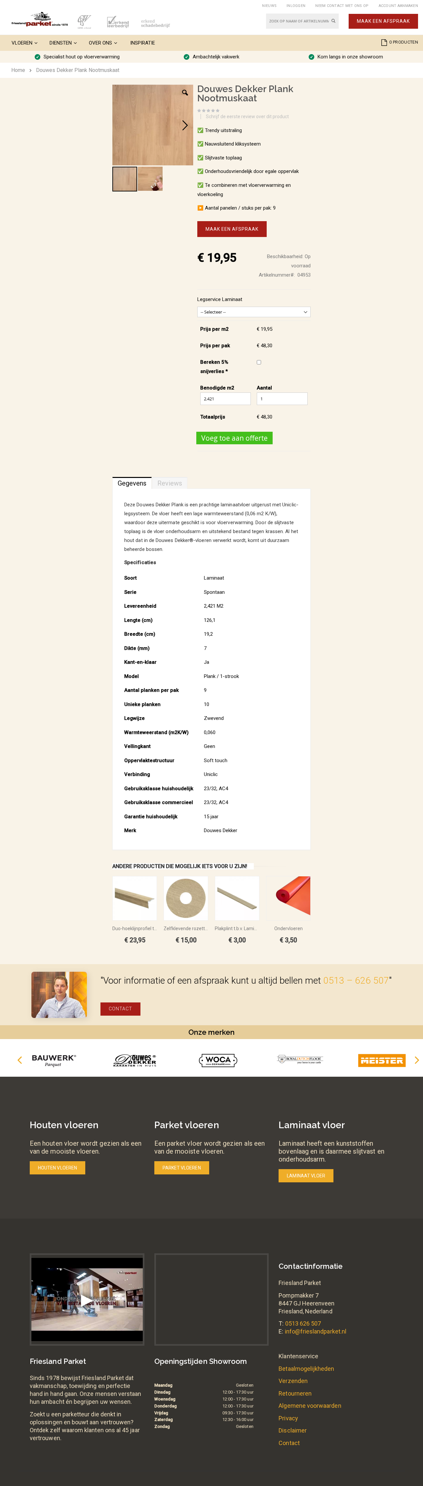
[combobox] (302, 21)
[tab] (132, 481)
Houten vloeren (57, 1167)
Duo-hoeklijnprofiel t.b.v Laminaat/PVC (134, 928)
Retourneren (295, 1393)
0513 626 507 (303, 1323)
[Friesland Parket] (40, 19)
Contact (120, 1008)
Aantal (264, 388)
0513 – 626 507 (356, 980)
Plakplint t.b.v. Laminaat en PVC (237, 928)
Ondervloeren (288, 928)
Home (18, 70)
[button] (185, 97)
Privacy (288, 1418)
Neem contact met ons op (341, 6)
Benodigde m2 (217, 388)
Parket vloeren (182, 1167)
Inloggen (296, 6)
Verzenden (293, 1380)
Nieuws (269, 6)
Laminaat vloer (306, 1175)
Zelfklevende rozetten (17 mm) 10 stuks (186, 928)
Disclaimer (293, 1430)
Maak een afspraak (383, 21)
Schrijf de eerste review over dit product (247, 116)
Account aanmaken (398, 6)
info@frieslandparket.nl (316, 1331)
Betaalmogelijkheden (306, 1368)
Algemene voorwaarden (310, 1405)
